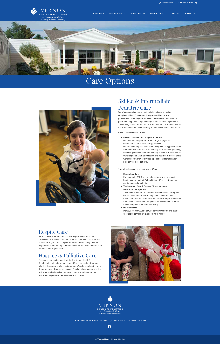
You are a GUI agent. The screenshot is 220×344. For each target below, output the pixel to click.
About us (97, 13)
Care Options (115, 13)
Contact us (189, 13)
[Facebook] (109, 326)
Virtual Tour (156, 13)
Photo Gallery (137, 13)
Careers (175, 13)
